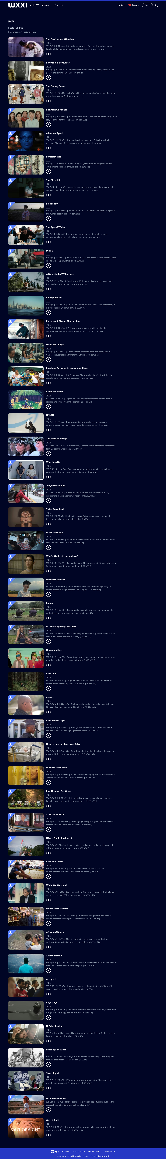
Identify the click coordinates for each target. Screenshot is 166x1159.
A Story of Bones (55, 932)
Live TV (35, 5)
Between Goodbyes (56, 109)
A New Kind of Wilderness (60, 274)
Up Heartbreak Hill (56, 1098)
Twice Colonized (55, 509)
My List (60, 5)
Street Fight (52, 1073)
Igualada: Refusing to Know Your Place (67, 368)
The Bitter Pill (53, 180)
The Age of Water (55, 227)
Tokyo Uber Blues (55, 485)
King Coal (51, 673)
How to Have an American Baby (63, 744)
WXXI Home (110, 1151)
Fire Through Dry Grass (58, 791)
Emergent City (54, 297)
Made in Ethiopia (55, 344)
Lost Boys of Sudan (56, 1049)
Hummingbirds (54, 650)
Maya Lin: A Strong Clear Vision (63, 321)
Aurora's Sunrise (55, 814)
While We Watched (56, 885)
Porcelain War (53, 156)
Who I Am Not (53, 462)
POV (11, 21)
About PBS (66, 1151)
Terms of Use (93, 1151)
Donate (135, 5)
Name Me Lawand (55, 579)
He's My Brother (54, 1026)
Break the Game (54, 391)
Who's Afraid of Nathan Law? (62, 556)
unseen (50, 697)
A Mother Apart (54, 133)
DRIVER (50, 250)
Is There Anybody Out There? (61, 626)
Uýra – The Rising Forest (59, 838)
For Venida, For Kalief (58, 62)
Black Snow (52, 203)
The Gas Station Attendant (60, 39)
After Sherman (54, 955)
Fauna (49, 603)
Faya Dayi (51, 1002)
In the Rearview (54, 532)
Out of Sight (52, 1120)
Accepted (51, 979)
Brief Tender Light (55, 720)
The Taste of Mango (56, 438)
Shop (123, 5)
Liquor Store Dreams (57, 908)
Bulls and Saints (54, 861)
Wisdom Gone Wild (56, 767)
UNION (50, 415)
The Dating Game (55, 86)
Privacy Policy (79, 1151)
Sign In (147, 5)
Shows (47, 5)
